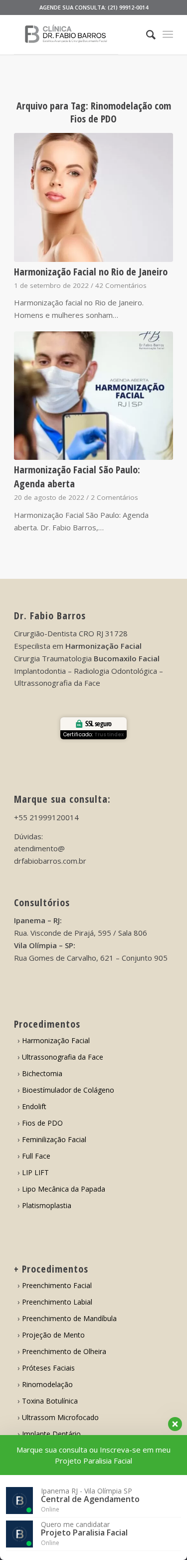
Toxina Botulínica (50, 1401)
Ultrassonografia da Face (62, 1057)
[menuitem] (146, 34)
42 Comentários (121, 285)
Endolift (34, 1106)
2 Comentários (114, 497)
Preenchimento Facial (57, 1285)
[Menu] (168, 34)
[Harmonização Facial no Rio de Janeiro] (93, 197)
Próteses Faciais (48, 1368)
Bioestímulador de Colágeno (68, 1090)
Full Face (36, 1156)
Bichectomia (42, 1073)
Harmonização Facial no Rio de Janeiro (91, 271)
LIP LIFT (35, 1172)
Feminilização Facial (54, 1139)
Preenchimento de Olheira (64, 1351)
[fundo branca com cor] (77, 34)
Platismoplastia (46, 1205)
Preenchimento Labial (57, 1302)
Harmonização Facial (56, 1040)
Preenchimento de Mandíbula (69, 1318)
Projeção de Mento (53, 1335)
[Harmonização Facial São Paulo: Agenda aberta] (93, 395)
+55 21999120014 (46, 817)
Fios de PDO (42, 1123)
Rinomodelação (47, 1384)
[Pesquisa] (146, 34)
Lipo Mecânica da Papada (63, 1189)
